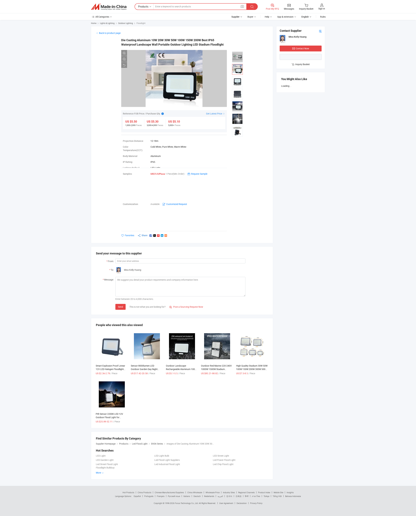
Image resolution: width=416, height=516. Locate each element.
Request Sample (199, 173)
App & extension (285, 16)
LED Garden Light (105, 459)
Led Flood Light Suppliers (167, 459)
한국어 (229, 496)
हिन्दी (246, 496)
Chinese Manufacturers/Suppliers (169, 492)
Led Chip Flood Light (223, 464)
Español (137, 496)
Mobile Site (278, 492)
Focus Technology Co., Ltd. (187, 503)
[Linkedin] (162, 235)
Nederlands (209, 496)
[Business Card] (320, 31)
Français (160, 496)
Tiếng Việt (277, 496)
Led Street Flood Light (107, 464)
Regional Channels (246, 492)
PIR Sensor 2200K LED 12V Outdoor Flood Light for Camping (109, 417)
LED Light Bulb (161, 455)
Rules (323, 16)
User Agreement (226, 503)
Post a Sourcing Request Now (186, 306)
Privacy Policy (256, 503)
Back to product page (110, 33)
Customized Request (176, 204)
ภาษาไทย (256, 496)
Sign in (321, 8)
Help (267, 16)
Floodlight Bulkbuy (105, 467)
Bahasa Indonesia (293, 496)
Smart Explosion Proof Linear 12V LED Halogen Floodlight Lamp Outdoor (110, 369)
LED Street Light (221, 455)
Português (148, 496)
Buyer (250, 16)
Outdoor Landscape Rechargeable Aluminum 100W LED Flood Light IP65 (181, 369)
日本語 (238, 496)
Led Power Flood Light (224, 459)
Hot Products (128, 492)
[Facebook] (151, 235)
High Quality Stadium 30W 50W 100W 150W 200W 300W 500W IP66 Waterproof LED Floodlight (252, 369)
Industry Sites (229, 492)
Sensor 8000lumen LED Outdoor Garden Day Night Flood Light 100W (144, 369)
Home (93, 23)
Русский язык (174, 496)
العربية (220, 496)
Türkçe (266, 496)
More (99, 472)
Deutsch (197, 496)
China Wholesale (194, 492)
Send (120, 306)
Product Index (264, 492)
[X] (154, 235)
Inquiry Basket (302, 64)
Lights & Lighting (107, 23)
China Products (144, 492)
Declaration (242, 503)
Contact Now (302, 48)
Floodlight (140, 23)
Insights (290, 492)
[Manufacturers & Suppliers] (108, 6)
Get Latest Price (214, 113)
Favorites (129, 235)
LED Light (101, 455)
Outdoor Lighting (125, 23)
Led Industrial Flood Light (167, 464)
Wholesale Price (213, 492)
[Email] (165, 235)
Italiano (186, 496)
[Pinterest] (158, 235)
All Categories (102, 16)
